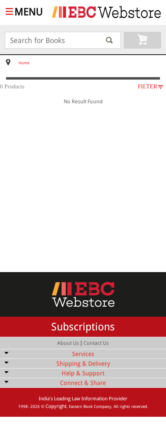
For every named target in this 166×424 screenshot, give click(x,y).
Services (83, 354)
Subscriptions (83, 327)
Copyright (56, 406)
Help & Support (83, 373)
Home (24, 63)
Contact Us (96, 343)
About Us (68, 343)
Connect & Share (83, 383)
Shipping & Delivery (83, 363)
